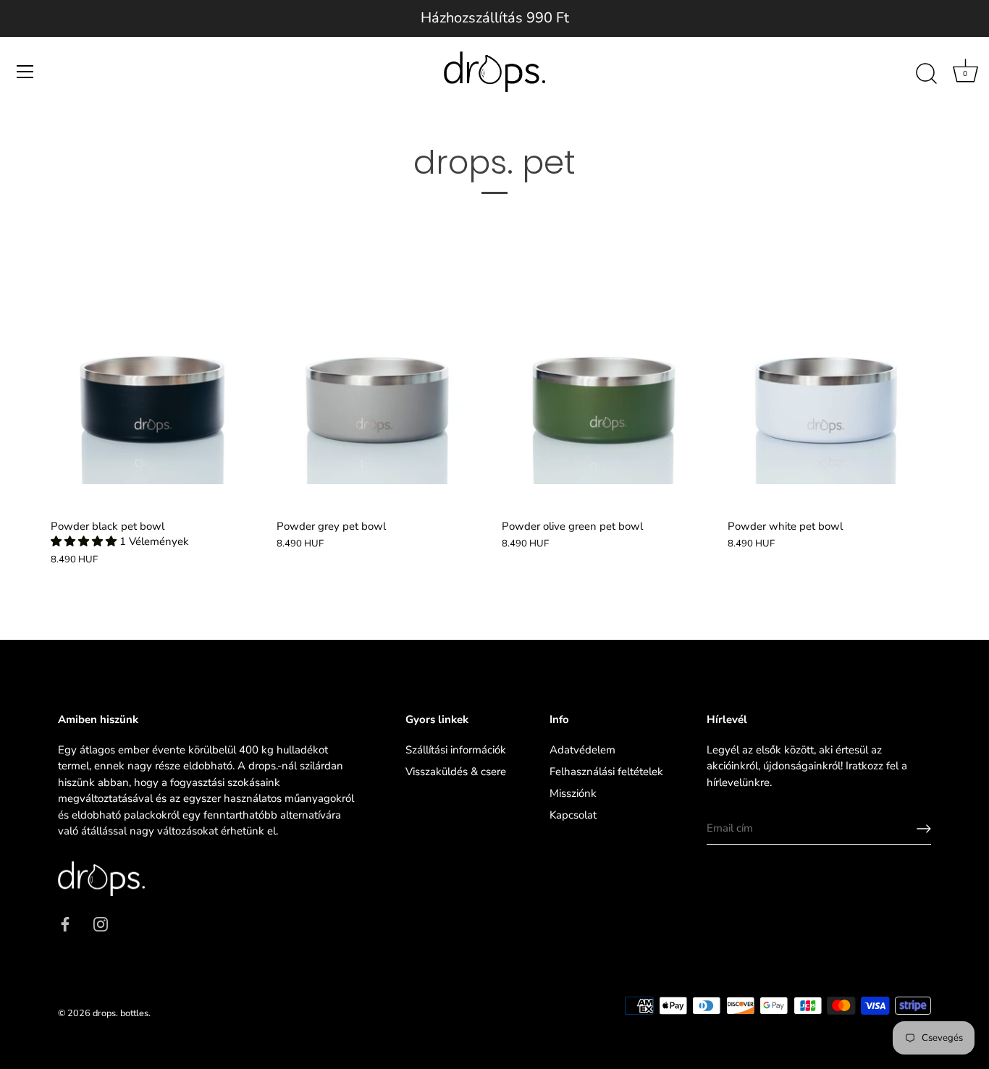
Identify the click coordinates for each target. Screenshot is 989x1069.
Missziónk (573, 793)
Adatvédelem (582, 750)
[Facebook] (65, 923)
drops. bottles (120, 1013)
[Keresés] (926, 74)
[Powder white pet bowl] (833, 378)
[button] (85, 541)
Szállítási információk (455, 750)
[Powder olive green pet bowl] (607, 378)
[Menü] (25, 72)
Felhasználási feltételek (606, 771)
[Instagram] (100, 923)
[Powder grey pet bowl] (382, 378)
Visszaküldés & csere (455, 771)
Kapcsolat (573, 815)
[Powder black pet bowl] (156, 378)
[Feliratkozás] (924, 828)
